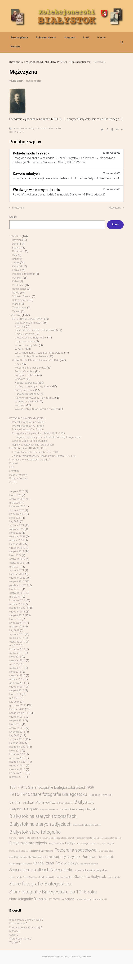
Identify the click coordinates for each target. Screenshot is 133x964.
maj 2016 (14, 664)
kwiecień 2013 (17, 731)
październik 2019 (18, 585)
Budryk (16, 247)
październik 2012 (18, 746)
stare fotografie (114, 877)
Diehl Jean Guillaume (18, 851)
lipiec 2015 (15, 671)
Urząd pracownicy (25, 341)
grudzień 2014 (17, 683)
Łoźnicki (16, 270)
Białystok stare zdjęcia (28, 843)
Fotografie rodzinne (26, 375)
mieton (37, 81)
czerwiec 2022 (17, 559)
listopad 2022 (16, 544)
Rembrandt (18, 285)
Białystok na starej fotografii (77, 809)
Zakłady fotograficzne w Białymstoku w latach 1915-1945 (44, 456)
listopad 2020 (16, 574)
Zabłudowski (19, 307)
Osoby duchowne (24, 390)
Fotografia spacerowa (75, 850)
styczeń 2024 (16, 525)
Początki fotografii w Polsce (27, 429)
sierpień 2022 (16, 551)
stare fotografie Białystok (28, 899)
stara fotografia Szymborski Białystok (55, 877)
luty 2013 (14, 735)
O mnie (101, 37)
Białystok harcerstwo (49, 810)
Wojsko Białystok (84, 899)
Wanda (16, 304)
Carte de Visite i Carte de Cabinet (29, 440)
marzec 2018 (16, 626)
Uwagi (12, 934)
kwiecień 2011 (17, 773)
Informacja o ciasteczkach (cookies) (29, 459)
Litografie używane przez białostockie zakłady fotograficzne (48, 437)
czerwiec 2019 (17, 592)
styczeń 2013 (16, 739)
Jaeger (15, 262)
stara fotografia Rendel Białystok (23, 877)
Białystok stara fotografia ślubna (87, 825)
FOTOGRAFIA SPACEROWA (27, 318)
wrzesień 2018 (17, 611)
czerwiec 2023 (17, 536)
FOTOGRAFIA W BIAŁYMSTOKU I (27, 418)
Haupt (15, 259)
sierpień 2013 (16, 720)
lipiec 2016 (15, 656)
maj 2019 (14, 596)
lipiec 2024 (15, 517)
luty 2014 (14, 701)
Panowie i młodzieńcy (81, 62)
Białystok (84, 802)
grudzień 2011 (17, 758)
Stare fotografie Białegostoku (41, 884)
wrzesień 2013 (17, 716)
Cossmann (18, 251)
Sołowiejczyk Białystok (89, 864)
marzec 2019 (16, 604)
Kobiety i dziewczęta (26, 382)
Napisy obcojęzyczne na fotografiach (33, 444)
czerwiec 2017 (17, 641)
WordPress (86, 957)
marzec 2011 (16, 776)
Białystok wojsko (56, 843)
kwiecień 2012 (17, 754)
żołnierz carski (100, 899)
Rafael (15, 281)
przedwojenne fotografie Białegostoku (26, 857)
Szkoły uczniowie (24, 334)
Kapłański (17, 266)
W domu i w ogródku (26, 345)
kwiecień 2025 (17, 514)
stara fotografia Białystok (91, 870)
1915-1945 (15, 315)
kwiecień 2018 (17, 623)
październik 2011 (18, 761)
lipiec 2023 (15, 532)
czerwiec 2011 (17, 769)
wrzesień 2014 (17, 686)
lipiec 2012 (15, 750)
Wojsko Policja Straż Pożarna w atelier (36, 409)
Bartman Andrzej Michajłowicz (32, 802)
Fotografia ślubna (24, 371)
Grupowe (20, 379)
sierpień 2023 (16, 529)
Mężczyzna (18, 207)
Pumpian (17, 277)
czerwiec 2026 (17, 499)
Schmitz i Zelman (21, 296)
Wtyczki (13, 942)
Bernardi (16, 243)
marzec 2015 (16, 679)
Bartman (17, 240)
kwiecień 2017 (17, 649)
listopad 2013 (16, 709)
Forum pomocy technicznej (24, 927)
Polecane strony (46, 37)
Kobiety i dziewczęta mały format (33, 386)
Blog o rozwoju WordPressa (25, 919)
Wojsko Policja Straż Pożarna (31, 356)
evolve (45, 957)
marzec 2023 (16, 540)
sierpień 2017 (16, 637)
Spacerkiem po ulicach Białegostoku (35, 330)
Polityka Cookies (18, 478)
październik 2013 (18, 713)
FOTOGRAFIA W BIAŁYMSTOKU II (27, 448)
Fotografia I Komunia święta (30, 367)
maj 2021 (14, 566)
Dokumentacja (17, 923)
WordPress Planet (19, 938)
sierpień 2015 (16, 668)
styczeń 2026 (16, 510)
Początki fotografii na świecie (28, 422)
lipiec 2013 (15, 724)
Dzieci (18, 364)
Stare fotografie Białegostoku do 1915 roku (53, 892)
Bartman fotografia (64, 803)
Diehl (14, 255)
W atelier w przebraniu (27, 401)
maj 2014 (14, 698)
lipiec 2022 (15, 555)
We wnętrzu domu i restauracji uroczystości (39, 352)
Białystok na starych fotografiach (43, 816)
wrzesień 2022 (17, 547)
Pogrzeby (20, 326)
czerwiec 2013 (17, 728)
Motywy (13, 931)
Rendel (15, 292)
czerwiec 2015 (17, 675)
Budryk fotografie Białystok (88, 844)
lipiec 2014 (15, 694)
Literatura (69, 37)
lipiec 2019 (15, 589)
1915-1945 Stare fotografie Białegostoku (48, 794)
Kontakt (15, 46)
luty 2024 (14, 521)
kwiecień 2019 (17, 600)
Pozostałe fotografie (23, 273)
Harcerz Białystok (105, 851)
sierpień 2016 (16, 653)
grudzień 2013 (17, 705)
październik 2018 (18, 607)
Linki (86, 37)
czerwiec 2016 (17, 660)
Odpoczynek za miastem (28, 322)
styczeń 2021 (16, 570)
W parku (19, 349)
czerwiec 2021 (17, 562)
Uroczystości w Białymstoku (31, 337)
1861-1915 (15, 236)
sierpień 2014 (16, 690)
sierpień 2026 (16, 491)
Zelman (16, 311)
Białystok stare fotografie (35, 832)
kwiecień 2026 (17, 506)
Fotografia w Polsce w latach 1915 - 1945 (35, 452)
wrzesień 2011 (17, 765)
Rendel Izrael (43, 863)
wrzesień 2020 (17, 577)
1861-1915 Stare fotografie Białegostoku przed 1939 (51, 787)
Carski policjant (107, 844)
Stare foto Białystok (90, 876)
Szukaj (13, 216)
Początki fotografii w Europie (28, 425)
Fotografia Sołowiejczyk (41, 850)
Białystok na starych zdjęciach (40, 824)
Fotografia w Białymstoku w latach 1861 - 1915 (38, 433)
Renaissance (19, 288)
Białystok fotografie (24, 809)
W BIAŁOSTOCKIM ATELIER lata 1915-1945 (46, 62)
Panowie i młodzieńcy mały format (34, 397)
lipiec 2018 (15, 619)
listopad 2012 (16, 743)
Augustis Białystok (100, 794)
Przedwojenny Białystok (62, 857)
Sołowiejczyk (19, 300)
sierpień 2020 (16, 581)
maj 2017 (14, 645)
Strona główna (19, 37)
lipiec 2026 (15, 495)
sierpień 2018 (16, 615)
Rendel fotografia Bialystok (20, 864)
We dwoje (20, 405)
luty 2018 (14, 630)
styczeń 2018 (16, 634)
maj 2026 (14, 502)
